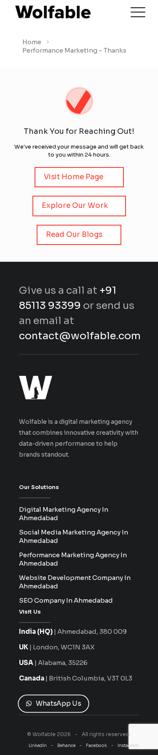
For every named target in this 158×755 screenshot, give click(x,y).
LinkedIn (38, 745)
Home (31, 42)
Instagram (128, 745)
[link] (35, 387)
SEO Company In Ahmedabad (66, 600)
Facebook (96, 745)
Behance (66, 745)
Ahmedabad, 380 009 (92, 631)
